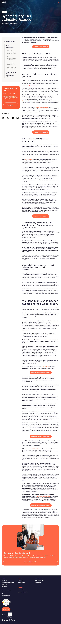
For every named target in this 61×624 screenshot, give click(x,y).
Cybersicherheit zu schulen (43, 496)
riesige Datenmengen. (32, 85)
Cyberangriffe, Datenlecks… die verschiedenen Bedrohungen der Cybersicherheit (11, 66)
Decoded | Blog (21, 589)
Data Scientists (36, 448)
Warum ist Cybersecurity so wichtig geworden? (11, 52)
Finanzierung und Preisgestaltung (8, 582)
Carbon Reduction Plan (39, 580)
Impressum (4, 591)
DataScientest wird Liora (23, 592)
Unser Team (20, 580)
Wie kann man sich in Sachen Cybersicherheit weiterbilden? (11, 74)
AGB (2, 593)
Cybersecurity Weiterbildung (41, 46)
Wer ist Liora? (4, 580)
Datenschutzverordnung (6, 589)
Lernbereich (6, 609)
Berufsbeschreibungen (22, 590)
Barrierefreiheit (38, 582)
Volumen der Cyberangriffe (42, 107)
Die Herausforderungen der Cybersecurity (12, 58)
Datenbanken (28, 159)
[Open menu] (58, 2)
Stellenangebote (21, 582)
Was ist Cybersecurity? (9, 46)
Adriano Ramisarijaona (11, 23)
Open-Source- (46, 366)
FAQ (2, 588)
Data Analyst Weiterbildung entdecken (40, 372)
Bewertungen (4, 584)
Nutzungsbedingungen (6, 595)
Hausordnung (4, 586)
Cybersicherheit (26, 100)
